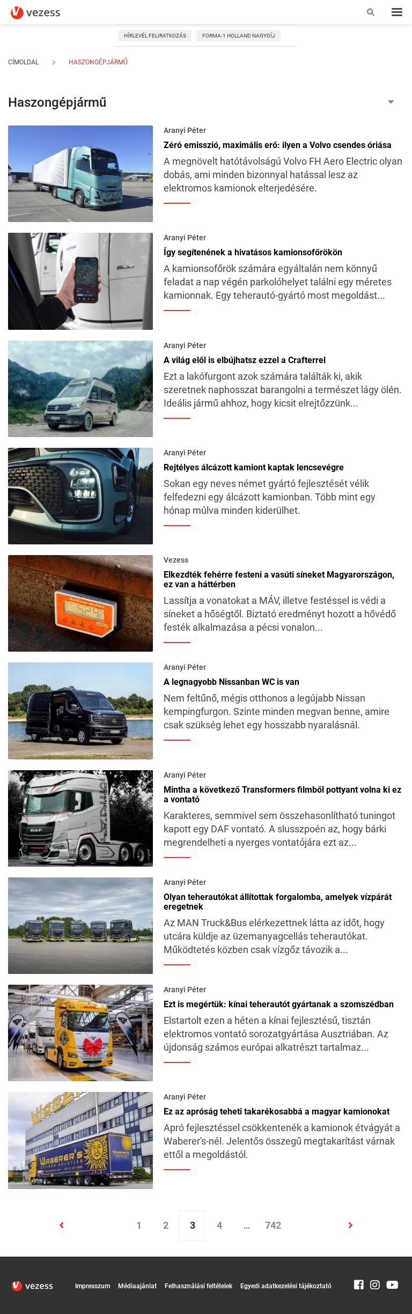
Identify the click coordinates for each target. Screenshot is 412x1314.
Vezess (176, 560)
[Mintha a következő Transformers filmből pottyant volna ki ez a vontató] (80, 817)
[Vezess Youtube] (391, 1261)
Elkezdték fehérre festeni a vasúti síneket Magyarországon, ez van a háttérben (279, 579)
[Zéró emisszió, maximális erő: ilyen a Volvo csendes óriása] (80, 172)
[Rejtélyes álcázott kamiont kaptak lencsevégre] (80, 495)
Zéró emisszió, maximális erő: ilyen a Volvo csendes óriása (278, 145)
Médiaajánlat (137, 1286)
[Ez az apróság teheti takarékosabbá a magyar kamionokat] (80, 1139)
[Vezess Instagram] (375, 1261)
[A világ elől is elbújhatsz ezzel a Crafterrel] (80, 387)
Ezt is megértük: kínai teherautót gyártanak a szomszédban (279, 1004)
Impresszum (92, 1286)
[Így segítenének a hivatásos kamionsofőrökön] (80, 280)
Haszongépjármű (97, 62)
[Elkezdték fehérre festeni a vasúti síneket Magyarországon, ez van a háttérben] (80, 602)
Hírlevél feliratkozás (155, 36)
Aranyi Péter (185, 130)
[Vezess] (45, 13)
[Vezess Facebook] (359, 1261)
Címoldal (23, 62)
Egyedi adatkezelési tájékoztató (286, 1286)
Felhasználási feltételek (198, 1286)
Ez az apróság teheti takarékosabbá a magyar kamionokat (276, 1112)
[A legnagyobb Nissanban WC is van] (80, 710)
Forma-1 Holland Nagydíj (238, 36)
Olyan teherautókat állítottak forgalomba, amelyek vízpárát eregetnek (278, 902)
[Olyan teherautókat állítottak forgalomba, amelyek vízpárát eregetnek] (80, 924)
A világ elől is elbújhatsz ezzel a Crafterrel (245, 360)
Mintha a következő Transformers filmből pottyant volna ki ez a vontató (282, 794)
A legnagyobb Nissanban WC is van (231, 682)
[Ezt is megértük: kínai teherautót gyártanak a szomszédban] (80, 1031)
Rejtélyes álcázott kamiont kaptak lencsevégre (254, 468)
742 (273, 1225)
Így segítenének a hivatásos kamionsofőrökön (253, 252)
